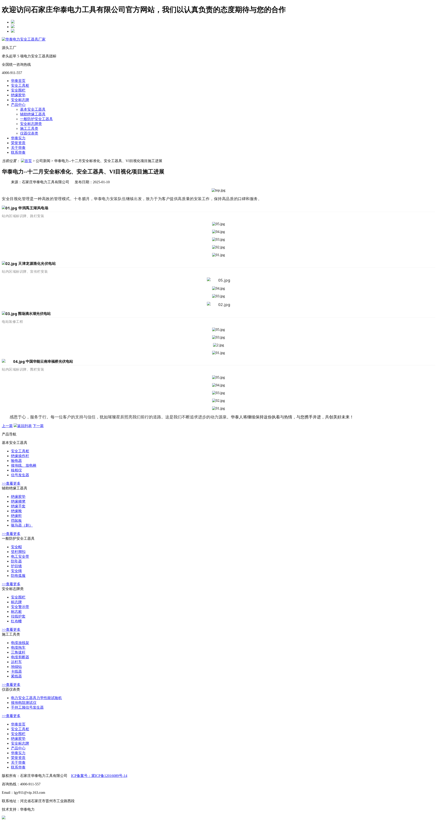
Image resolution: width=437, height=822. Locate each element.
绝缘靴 (16, 511)
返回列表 (24, 426)
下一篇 (38, 426)
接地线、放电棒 (23, 465)
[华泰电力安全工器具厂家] (24, 39)
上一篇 (7, 426)
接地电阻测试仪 (23, 703)
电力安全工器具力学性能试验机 (36, 698)
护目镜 (16, 566)
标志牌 (16, 602)
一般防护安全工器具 (36, 119)
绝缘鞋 (16, 516)
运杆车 (16, 662)
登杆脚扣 (18, 552)
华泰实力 (18, 138)
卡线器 (16, 671)
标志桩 (16, 611)
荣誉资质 (18, 143)
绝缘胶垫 (18, 95)
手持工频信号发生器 (27, 707)
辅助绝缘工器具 (33, 114)
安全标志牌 (20, 100)
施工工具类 (29, 128)
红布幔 (16, 621)
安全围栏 (18, 90)
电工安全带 (20, 556)
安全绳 (16, 571)
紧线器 (16, 676)
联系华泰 (18, 152)
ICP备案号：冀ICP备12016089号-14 (99, 776)
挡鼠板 (16, 520)
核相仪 (16, 470)
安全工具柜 (20, 85)
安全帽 (16, 547)
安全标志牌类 (31, 124)
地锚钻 (16, 667)
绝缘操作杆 (20, 456)
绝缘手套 (18, 506)
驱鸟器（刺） (22, 525)
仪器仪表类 (29, 133)
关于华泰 (18, 148)
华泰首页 (18, 81)
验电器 (16, 461)
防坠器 (16, 561)
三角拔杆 (18, 652)
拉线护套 (18, 616)
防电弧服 (18, 576)
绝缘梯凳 (18, 501)
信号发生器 (20, 475)
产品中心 (18, 105)
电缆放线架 (20, 643)
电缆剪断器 (20, 657)
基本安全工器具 (33, 109)
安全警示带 (20, 607)
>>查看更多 (11, 483)
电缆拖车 (18, 647)
